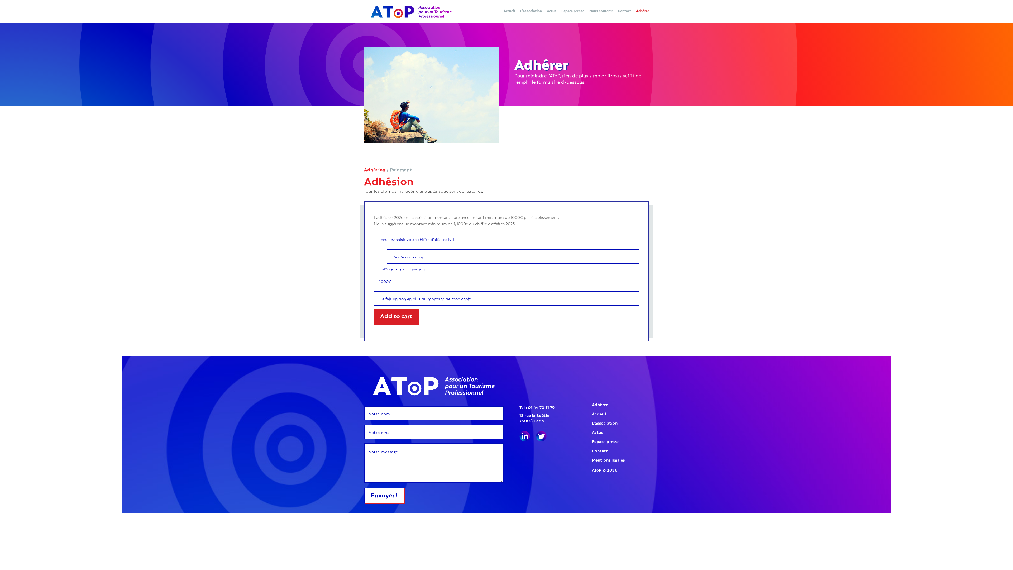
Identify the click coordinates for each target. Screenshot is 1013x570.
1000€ (385, 281)
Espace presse (572, 11)
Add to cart (396, 315)
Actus (551, 11)
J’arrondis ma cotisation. (403, 268)
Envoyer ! (384, 494)
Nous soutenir (601, 11)
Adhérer (642, 11)
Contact (624, 11)
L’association (531, 11)
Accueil (509, 11)
